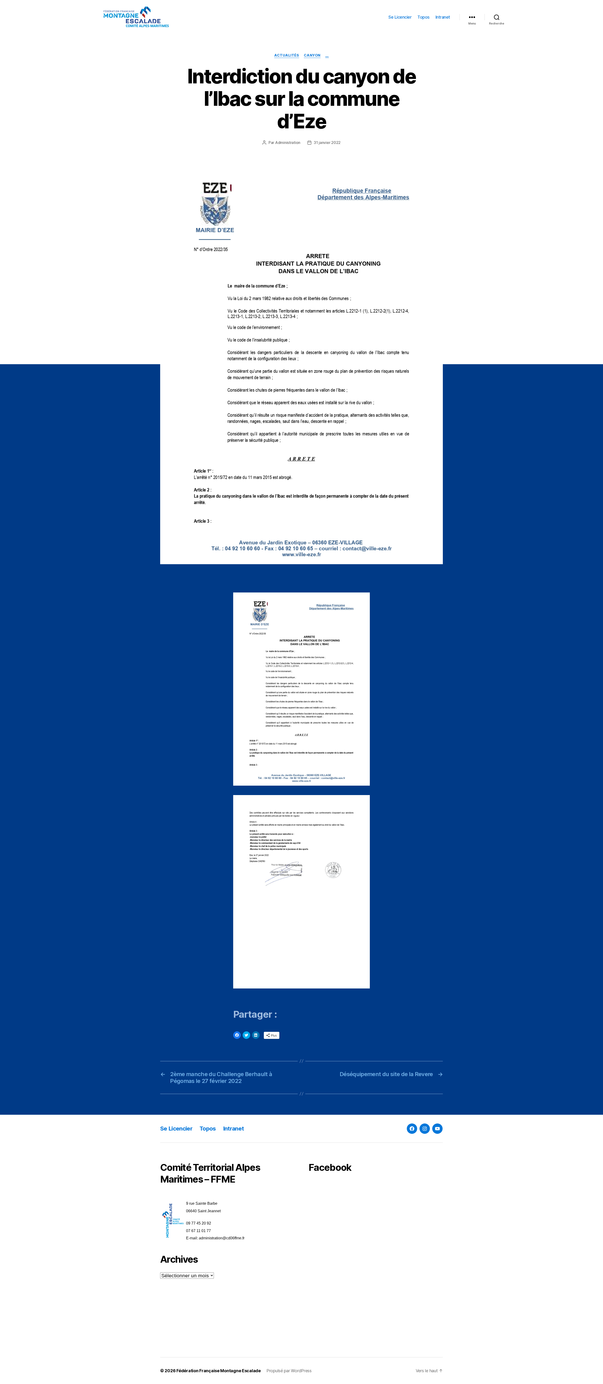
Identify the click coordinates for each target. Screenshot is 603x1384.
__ (327, 55)
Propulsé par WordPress (289, 1370)
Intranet (443, 17)
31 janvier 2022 (327, 142)
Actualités (286, 55)
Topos (423, 17)
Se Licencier (400, 17)
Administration (287, 142)
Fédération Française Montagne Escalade (218, 1370)
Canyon (312, 55)
